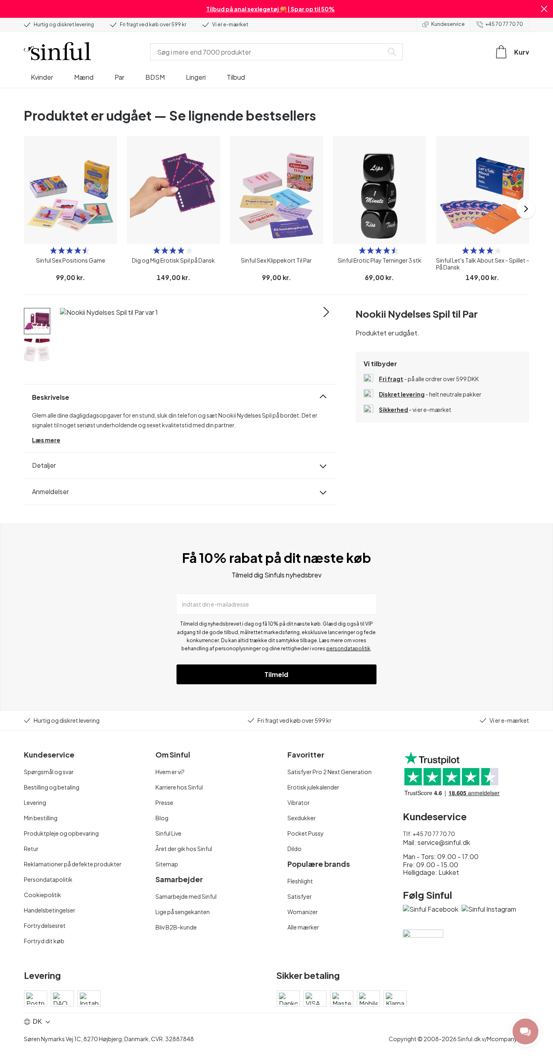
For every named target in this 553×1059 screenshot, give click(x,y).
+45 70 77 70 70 (504, 24)
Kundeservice (448, 24)
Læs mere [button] (46, 440)
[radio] (53, 250)
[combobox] (268, 52)
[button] (544, 9)
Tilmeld (276, 674)
